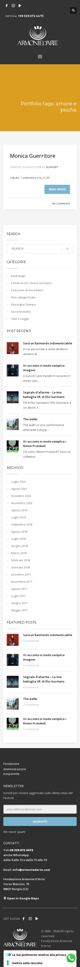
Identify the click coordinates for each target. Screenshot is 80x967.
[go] (67, 249)
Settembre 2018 (21, 524)
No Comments (61, 203)
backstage (18, 276)
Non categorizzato (23, 297)
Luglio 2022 (18, 482)
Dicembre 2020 (21, 496)
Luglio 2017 (18, 596)
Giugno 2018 (19, 546)
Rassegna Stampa (23, 304)
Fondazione (11, 764)
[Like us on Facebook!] (23, 918)
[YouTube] (20, 5)
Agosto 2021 (19, 489)
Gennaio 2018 (20, 567)
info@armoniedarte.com (31, 870)
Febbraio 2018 (20, 560)
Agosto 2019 (19, 510)
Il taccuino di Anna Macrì (27, 290)
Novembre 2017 (21, 582)
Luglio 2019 (18, 517)
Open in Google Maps (22, 898)
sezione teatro (21, 312)
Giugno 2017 (19, 603)
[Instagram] (13, 5)
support (52, 167)
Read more (57, 189)
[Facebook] (6, 5)
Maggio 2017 (19, 610)
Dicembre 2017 (21, 574)
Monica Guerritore (32, 155)
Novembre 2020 (21, 503)
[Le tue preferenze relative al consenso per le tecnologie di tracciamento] (8, 963)
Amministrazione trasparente (14, 771)
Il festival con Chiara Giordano (31, 283)
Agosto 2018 (19, 532)
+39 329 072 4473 (31, 16)
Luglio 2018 (18, 539)
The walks (30, 419)
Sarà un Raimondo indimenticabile (47, 343)
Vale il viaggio (20, 319)
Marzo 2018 (19, 553)
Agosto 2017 (19, 589)
